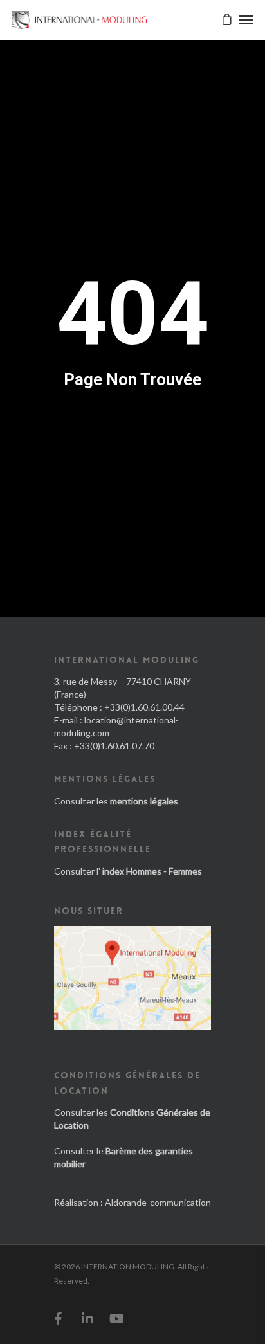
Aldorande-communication (158, 1202)
